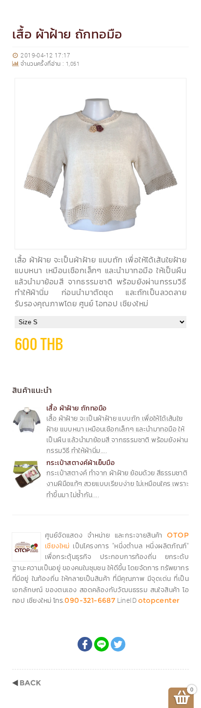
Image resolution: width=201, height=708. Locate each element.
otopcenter (159, 600)
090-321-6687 (89, 600)
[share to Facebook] (85, 644)
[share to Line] (101, 644)
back (26, 683)
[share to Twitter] (118, 644)
